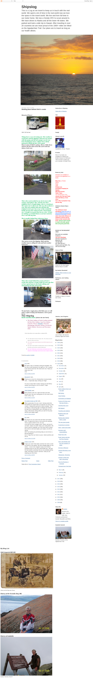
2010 (58, 497)
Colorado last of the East (64, 466)
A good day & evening (63, 425)
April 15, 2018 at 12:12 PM (30, 438)
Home (37, 461)
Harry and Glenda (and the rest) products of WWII (64, 443)
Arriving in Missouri (63, 448)
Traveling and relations (64, 411)
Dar (25, 417)
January (61, 475)
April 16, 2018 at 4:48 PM (30, 455)
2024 (58, 348)
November (61, 368)
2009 (58, 499)
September (62, 373)
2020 (58, 358)
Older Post (50, 461)
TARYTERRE (28, 390)
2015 (58, 484)
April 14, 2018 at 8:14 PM (30, 373)
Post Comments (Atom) (35, 464)
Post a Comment (26, 458)
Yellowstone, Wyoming (64, 455)
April (60, 386)
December (61, 365)
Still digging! (61, 408)
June (60, 381)
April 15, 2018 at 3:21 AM (30, 397)
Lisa (26, 363)
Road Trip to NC (62, 434)
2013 (58, 489)
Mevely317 (27, 377)
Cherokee (40, 323)
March (60, 470)
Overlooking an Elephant (64, 398)
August (60, 376)
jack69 (65, 509)
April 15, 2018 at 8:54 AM (30, 414)
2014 (58, 486)
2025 (58, 345)
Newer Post (25, 461)
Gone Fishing (61, 396)
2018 (58, 363)
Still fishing (61, 393)
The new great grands (63, 422)
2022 (58, 353)
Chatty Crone (28, 441)
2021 (58, 355)
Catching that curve (63, 405)
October (61, 371)
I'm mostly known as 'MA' (31, 401)
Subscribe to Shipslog (61, 111)
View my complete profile (61, 521)
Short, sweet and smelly (64, 427)
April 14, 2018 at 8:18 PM (30, 387)
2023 (58, 350)
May (60, 384)
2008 (58, 502)
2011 (58, 494)
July (60, 379)
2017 (58, 478)
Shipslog (29, 7)
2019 (58, 361)
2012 (58, 492)
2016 (58, 481)
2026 (58, 342)
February (61, 472)
